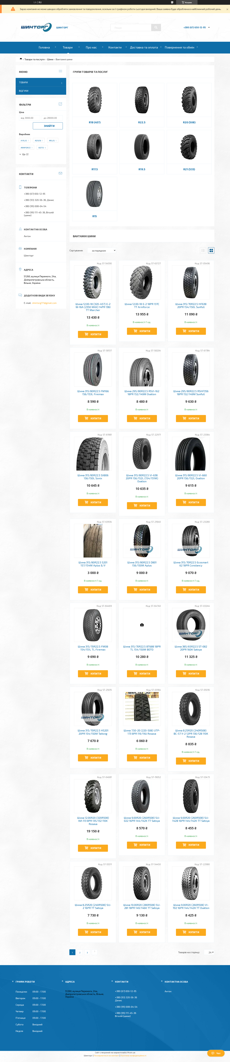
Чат (218, 1053)
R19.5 (142, 169)
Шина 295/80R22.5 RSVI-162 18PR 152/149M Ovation (141, 393)
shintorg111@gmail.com (44, 302)
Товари (68, 47)
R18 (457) (95, 122)
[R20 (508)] (189, 100)
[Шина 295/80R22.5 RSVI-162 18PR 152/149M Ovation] (142, 370)
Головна (44, 47)
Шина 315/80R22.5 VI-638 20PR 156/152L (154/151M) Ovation (142, 478)
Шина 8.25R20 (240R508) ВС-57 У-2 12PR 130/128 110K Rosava (191, 733)
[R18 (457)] (94, 100)
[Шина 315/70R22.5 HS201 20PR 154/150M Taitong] (93, 709)
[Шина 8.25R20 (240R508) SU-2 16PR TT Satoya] (93, 883)
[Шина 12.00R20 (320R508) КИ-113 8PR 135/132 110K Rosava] (93, 796)
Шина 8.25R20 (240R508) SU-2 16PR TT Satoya (93, 906)
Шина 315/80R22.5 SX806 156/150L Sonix (92, 477)
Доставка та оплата (144, 47)
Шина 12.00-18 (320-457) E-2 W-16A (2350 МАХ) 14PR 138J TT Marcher (92, 307)
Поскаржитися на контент (106, 1055)
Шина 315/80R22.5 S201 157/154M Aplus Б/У (92, 564)
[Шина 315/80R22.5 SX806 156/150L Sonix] (93, 454)
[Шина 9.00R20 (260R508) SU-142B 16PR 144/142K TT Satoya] (191, 796)
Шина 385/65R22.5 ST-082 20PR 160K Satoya (191, 648)
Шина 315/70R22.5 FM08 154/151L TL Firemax (93, 648)
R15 (94, 216)
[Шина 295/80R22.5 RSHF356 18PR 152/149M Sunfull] (191, 370)
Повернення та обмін (179, 47)
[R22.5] (142, 100)
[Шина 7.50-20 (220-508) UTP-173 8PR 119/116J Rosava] (142, 709)
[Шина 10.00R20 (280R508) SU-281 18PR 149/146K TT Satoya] (142, 883)
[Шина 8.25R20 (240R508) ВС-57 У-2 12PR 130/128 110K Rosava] (191, 709)
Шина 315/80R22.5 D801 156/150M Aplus (142, 564)
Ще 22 (25, 154)
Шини (50, 59)
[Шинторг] (36, 32)
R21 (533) (189, 169)
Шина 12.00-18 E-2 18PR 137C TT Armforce (142, 305)
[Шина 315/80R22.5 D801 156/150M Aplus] (142, 541)
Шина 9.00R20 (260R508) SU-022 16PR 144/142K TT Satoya (142, 819)
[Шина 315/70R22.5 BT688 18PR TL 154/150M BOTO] (142, 625)
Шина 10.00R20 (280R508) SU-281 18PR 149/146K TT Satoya (141, 906)
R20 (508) (189, 122)
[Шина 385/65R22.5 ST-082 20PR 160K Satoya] (191, 625)
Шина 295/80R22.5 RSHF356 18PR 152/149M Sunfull (190, 393)
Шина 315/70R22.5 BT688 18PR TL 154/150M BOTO (142, 648)
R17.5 (95, 169)
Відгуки (23, 90)
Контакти (115, 47)
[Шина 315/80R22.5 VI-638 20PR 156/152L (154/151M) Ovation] (142, 454)
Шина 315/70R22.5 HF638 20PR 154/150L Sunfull (190, 305)
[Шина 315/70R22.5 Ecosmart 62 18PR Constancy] (191, 541)
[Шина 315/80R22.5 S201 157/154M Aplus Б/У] (93, 541)
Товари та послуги (34, 59)
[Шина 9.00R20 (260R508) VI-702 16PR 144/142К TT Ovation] (191, 883)
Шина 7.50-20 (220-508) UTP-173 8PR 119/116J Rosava (142, 732)
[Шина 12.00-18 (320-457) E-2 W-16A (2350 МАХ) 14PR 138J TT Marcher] (93, 282)
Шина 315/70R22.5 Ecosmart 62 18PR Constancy (190, 564)
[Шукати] (156, 27)
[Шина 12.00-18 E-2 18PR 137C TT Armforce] (142, 282)
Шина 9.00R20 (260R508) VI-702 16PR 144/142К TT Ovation (191, 906)
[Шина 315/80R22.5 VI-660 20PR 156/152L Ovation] (191, 454)
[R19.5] (142, 147)
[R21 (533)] (189, 147)
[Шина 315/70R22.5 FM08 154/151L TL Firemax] (93, 625)
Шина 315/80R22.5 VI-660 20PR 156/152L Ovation (191, 477)
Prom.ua (131, 1052)
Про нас (91, 47)
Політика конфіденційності (133, 1055)
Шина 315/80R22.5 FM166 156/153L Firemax (93, 393)
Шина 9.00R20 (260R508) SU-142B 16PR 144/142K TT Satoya (190, 819)
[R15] (94, 194)
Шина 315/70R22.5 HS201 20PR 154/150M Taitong (93, 732)
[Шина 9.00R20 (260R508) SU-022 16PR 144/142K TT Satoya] (142, 796)
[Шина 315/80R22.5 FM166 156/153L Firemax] (93, 370)
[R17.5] (94, 147)
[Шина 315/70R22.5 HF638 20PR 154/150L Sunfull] (191, 282)
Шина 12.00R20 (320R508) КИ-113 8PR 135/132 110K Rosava (93, 820)
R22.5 (141, 122)
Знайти (49, 125)
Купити (96, 334)
